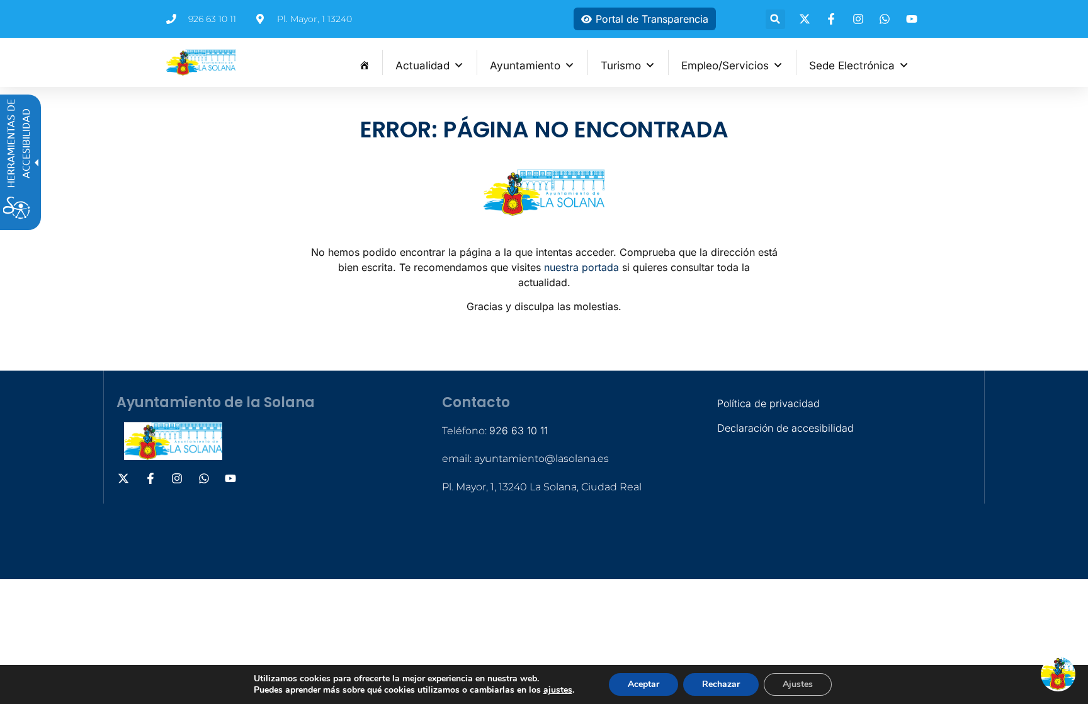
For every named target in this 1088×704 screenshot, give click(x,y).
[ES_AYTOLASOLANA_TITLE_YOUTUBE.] (913, 19)
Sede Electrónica (852, 65)
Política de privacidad (768, 403)
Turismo (621, 65)
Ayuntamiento (525, 65)
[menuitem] (364, 62)
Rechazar (721, 684)
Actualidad (422, 65)
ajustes (557, 690)
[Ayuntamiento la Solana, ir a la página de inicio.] (200, 62)
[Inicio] (364, 62)
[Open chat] (1058, 674)
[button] (775, 19)
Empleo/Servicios (725, 65)
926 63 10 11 (518, 430)
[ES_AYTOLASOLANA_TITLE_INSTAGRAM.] (860, 19)
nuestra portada (581, 267)
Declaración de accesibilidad (785, 428)
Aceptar (643, 684)
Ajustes (798, 684)
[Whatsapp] (886, 19)
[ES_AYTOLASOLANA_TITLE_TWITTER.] (806, 19)
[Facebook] (833, 19)
